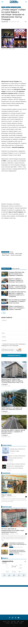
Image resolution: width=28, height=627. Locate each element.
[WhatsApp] (23, 26)
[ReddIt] (16, 26)
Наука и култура (13, 7)
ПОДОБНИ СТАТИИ (6, 268)
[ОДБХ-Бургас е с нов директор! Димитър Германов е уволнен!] (14, 397)
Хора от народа (6, 495)
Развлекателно (4, 492)
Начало (4, 621)
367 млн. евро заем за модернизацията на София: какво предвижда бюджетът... (12, 530)
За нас (8, 621)
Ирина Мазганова (4, 21)
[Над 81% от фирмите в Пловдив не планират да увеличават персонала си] (4, 280)
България (3, 7)
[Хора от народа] (14, 484)
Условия (22, 621)
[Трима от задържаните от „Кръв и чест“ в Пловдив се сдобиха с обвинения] (4, 308)
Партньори (13, 621)
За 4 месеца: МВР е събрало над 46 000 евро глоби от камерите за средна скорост (13, 432)
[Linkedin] (13, 26)
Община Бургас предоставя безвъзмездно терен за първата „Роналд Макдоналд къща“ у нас (12, 381)
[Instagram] (12, 617)
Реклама (7, 623)
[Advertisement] (14, 65)
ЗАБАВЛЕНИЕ (6, 473)
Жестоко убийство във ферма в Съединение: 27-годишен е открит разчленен (17, 301)
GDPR (18, 621)
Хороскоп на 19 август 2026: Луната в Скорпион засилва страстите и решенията (16, 458)
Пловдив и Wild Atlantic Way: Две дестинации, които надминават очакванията (16, 274)
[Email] (20, 26)
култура (11, 251)
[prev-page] (2, 313)
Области (19, 7)
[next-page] (4, 313)
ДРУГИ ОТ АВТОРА (15, 268)
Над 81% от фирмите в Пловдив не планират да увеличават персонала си (16, 280)
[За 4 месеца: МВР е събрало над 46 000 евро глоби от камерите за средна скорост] (14, 422)
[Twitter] (9, 26)
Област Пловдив (18, 253)
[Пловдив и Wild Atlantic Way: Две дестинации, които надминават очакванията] (4, 274)
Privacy (20, 623)
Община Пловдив (5, 255)
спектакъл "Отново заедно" (16, 255)
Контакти (16, 623)
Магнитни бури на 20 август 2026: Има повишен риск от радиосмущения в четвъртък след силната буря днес (16, 466)
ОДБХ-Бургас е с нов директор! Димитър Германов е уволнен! (11, 408)
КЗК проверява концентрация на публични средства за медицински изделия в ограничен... (17, 551)
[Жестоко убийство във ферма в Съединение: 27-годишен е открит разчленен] (4, 301)
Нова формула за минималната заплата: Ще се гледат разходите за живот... (17, 544)
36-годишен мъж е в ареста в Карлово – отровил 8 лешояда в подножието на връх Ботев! (17, 287)
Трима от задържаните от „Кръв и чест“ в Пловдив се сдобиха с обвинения (16, 308)
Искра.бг (3, 496)
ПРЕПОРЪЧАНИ (7, 507)
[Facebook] (6, 26)
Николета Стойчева (4, 533)
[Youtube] (18, 617)
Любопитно (8, 7)
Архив (12, 623)
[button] (2, 2)
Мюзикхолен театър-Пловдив (8, 253)
